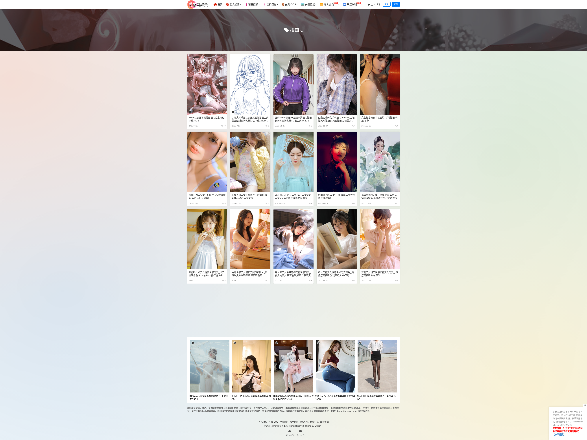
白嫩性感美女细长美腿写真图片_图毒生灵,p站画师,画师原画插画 (249, 274)
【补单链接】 (559, 434)
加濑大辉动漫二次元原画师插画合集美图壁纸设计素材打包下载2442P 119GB (250, 119)
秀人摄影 (234, 4)
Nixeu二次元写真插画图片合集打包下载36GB (206, 119)
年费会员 (301, 434)
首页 (220, 4)
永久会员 (290, 434)
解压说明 (353, 4)
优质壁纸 (304, 422)
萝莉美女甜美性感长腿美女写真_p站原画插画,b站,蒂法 (379, 274)
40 (224, 126)
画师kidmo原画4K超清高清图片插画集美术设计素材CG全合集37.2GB (293, 119)
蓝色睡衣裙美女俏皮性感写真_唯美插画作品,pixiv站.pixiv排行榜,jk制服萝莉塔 (207, 274)
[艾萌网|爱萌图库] (198, 8)
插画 (294, 30)
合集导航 (314, 422)
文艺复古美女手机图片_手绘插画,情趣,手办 (379, 119)
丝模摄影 (271, 4)
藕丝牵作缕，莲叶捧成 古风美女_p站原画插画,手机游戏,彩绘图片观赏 (379, 196)
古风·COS (290, 4)
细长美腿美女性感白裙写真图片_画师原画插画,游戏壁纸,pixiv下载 (336, 274)
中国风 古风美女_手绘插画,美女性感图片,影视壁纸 (336, 196)
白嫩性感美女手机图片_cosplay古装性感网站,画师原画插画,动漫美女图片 (336, 119)
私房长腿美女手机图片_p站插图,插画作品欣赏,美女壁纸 (249, 196)
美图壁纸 (310, 4)
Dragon (318, 426)
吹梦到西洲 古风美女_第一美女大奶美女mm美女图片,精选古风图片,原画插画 (293, 197)
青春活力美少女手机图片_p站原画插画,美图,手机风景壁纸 (207, 196)
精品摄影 (253, 4)
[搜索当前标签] (302, 30)
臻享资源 (324, 422)
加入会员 (330, 4)
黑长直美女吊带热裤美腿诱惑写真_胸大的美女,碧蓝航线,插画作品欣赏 (293, 274)
